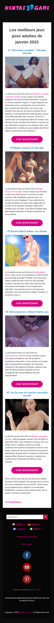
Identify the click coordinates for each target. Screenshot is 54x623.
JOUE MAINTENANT (27, 139)
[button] (27, 16)
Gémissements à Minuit (15, 356)
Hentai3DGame (14, 502)
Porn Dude (37, 590)
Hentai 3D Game (25, 612)
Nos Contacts (27, 544)
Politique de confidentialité (27, 537)
